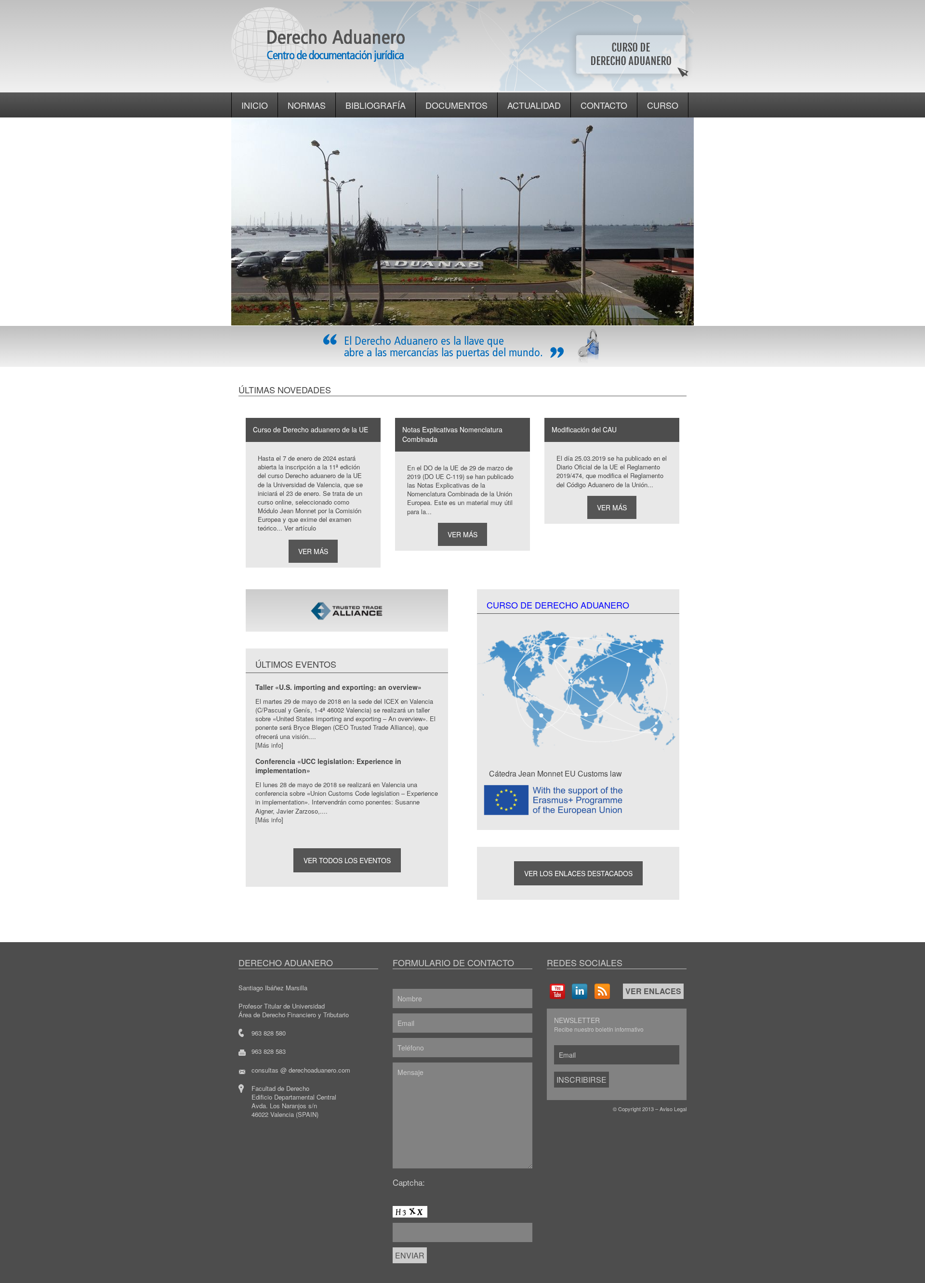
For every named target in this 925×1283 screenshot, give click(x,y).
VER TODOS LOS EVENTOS (347, 860)
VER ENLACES (653, 991)
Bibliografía (375, 105)
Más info (269, 745)
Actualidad (534, 105)
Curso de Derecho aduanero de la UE (310, 429)
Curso (662, 105)
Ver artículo (300, 527)
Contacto (604, 105)
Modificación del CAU (584, 429)
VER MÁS (313, 551)
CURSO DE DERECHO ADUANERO (558, 604)
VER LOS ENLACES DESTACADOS (578, 873)
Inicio (254, 105)
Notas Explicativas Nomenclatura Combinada (452, 434)
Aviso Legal (673, 1109)
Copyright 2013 (636, 1109)
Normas (307, 105)
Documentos (456, 105)
